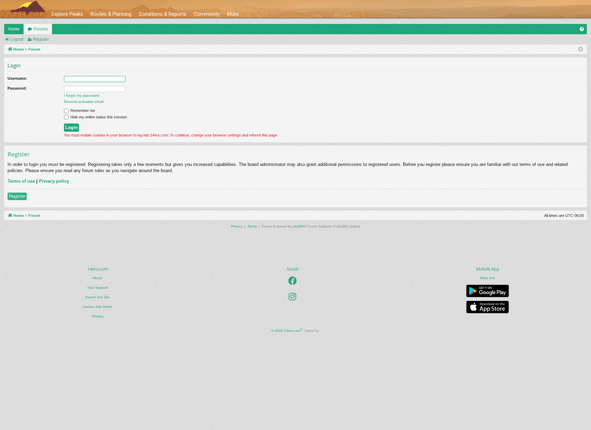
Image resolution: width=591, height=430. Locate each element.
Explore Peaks (67, 14)
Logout (16, 39)
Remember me (82, 110)
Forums (41, 29)
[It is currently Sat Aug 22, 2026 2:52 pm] (580, 49)
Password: (17, 88)
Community (207, 14)
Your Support (97, 287)
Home (13, 29)
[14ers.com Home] (24, 9)
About (97, 278)
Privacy (97, 316)
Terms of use (21, 181)
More (233, 14)
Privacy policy (54, 181)
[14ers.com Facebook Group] (292, 281)
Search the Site (97, 297)
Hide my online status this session (98, 117)
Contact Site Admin (97, 307)
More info (487, 278)
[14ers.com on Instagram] (292, 297)
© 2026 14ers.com (286, 330)
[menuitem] (582, 29)
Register (41, 39)
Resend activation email (83, 102)
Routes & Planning (111, 14)
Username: (17, 78)
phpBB (298, 226)
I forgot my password (81, 95)
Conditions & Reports (162, 14)
